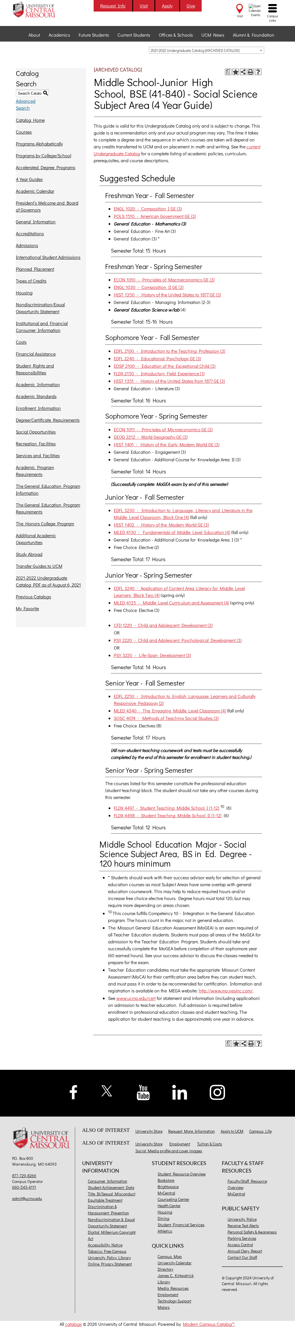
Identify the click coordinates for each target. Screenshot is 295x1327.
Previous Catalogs (33, 596)
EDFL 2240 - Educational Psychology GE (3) (157, 358)
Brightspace (168, 1186)
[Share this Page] (243, 72)
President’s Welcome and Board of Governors (47, 206)
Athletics (165, 1231)
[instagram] (217, 1092)
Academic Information (38, 384)
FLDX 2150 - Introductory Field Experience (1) (159, 373)
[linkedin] (179, 1092)
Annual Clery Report (245, 1251)
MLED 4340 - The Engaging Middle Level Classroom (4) (170, 711)
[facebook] (73, 1091)
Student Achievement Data (111, 1187)
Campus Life (260, 1131)
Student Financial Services (181, 1224)
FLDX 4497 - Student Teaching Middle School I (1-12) (166, 808)
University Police (242, 1219)
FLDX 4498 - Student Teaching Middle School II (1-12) (168, 815)
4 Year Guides (29, 179)
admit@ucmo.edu (27, 1198)
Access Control (240, 1244)
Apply (167, 6)
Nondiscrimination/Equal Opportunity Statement (40, 307)
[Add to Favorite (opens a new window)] (235, 72)
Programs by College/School (43, 155)
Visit (144, 6)
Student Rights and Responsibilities (35, 369)
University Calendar (175, 1263)
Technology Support (174, 1301)
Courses (24, 132)
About (34, 35)
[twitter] (107, 1090)
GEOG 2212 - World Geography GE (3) (151, 437)
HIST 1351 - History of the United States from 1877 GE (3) (169, 381)
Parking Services (242, 1238)
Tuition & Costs (209, 1144)
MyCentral (166, 1193)
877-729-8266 (24, 1175)
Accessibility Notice (105, 1245)
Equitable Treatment (105, 1200)
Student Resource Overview (182, 1174)
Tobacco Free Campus (107, 1251)
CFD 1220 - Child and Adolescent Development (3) (163, 625)
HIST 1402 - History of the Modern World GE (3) (161, 525)
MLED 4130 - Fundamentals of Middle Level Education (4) (172, 532)
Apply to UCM (232, 1131)
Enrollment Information (38, 408)
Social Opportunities (36, 432)
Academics (59, 35)
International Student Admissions (48, 257)
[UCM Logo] (42, 1138)
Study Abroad (29, 554)
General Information (36, 222)
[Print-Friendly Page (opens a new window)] (250, 72)
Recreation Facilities (36, 444)
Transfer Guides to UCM (39, 566)
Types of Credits (31, 281)
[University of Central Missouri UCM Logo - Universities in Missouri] (42, 9)
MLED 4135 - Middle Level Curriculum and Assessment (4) (171, 603)
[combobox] (206, 50)
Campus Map (170, 1256)
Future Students (94, 35)
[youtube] (143, 1092)
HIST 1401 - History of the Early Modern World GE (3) (167, 444)
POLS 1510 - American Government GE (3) (155, 216)
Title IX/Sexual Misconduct (111, 1194)
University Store (148, 1131)
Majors (164, 1307)
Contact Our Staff (242, 1257)
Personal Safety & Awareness (252, 1232)
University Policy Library (109, 1257)
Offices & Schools (176, 35)
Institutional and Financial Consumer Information (42, 326)
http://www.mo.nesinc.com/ (226, 991)
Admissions (27, 245)
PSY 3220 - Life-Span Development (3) (152, 655)
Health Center (169, 1205)
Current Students (134, 35)
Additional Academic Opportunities (36, 538)
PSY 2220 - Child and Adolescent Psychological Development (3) (178, 640)
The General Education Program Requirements (48, 508)
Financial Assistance (36, 354)
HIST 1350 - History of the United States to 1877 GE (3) (167, 295)
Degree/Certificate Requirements (48, 420)
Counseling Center (173, 1199)
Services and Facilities (38, 455)
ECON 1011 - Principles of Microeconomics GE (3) (163, 429)
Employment (179, 1144)
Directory (165, 1269)
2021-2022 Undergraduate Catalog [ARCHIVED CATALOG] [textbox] (195, 50)
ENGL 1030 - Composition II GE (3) (149, 287)
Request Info (113, 6)
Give (191, 6)
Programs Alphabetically (39, 144)
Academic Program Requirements (35, 470)
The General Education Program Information (48, 489)
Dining (163, 1218)
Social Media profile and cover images (168, 1151)
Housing (24, 293)
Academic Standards (36, 396)
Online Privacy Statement (110, 1264)
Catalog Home (30, 120)
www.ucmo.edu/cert (136, 998)
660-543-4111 (24, 1187)
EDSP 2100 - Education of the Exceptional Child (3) (164, 366)
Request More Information (191, 1131)
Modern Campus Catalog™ (209, 1324)
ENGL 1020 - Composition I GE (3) (148, 209)
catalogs (73, 1324)
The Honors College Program (45, 523)
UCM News (212, 35)
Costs (21, 342)
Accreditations (30, 233)
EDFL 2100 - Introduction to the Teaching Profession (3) (169, 351)
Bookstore (166, 1180)
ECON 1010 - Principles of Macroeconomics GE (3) (164, 280)
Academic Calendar (35, 191)
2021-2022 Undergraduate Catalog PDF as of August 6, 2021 (48, 581)
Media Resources (173, 1288)
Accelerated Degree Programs (45, 167)
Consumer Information (107, 1181)
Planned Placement (35, 269)
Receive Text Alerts (243, 1225)
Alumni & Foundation (253, 35)
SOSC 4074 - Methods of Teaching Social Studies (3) (166, 718)
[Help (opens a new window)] (258, 72)
